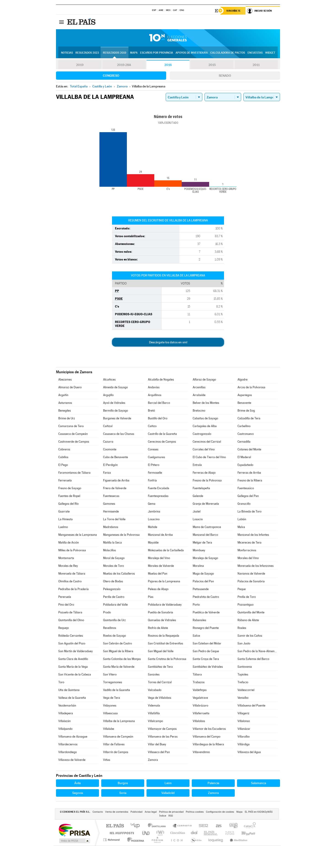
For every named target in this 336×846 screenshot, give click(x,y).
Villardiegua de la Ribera (208, 744)
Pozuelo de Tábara (70, 612)
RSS (170, 815)
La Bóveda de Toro (249, 511)
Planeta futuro (228, 833)
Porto (196, 604)
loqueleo (216, 840)
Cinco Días (177, 833)
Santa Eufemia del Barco (253, 659)
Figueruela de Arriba (116, 480)
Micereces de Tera (249, 542)
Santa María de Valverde (118, 666)
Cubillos (63, 457)
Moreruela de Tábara (71, 573)
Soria (122, 793)
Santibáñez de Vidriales (208, 666)
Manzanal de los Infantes (253, 534)
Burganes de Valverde (117, 418)
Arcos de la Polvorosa (251, 387)
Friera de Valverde (114, 488)
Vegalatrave (200, 697)
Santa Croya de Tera (206, 659)
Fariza (107, 472)
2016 (168, 65)
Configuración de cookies (220, 811)
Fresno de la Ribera (249, 480)
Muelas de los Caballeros (119, 573)
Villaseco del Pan (159, 752)
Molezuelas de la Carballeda (166, 550)
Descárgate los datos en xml (168, 342)
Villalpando (65, 728)
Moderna (135, 840)
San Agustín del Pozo (71, 643)
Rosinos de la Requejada (163, 635)
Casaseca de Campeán (73, 434)
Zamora (153, 760)
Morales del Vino (248, 558)
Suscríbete (233, 10)
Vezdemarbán (67, 705)
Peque (241, 589)
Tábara (197, 674)
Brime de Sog (246, 410)
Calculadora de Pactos (227, 52)
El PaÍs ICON (177, 840)
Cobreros (64, 449)
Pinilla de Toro (246, 597)
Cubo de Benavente (115, 457)
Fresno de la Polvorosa (207, 480)
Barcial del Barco (159, 403)
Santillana (158, 826)
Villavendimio (201, 752)
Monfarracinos (246, 550)
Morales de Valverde (161, 566)
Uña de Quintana (69, 690)
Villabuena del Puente (251, 705)
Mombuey (199, 550)
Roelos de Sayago (114, 635)
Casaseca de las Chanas (118, 434)
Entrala (197, 465)
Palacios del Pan (203, 581)
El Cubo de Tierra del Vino (209, 457)
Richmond (112, 840)
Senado (225, 75)
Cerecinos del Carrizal (207, 441)
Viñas (106, 760)
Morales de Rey (68, 566)
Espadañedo (245, 465)
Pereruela (64, 597)
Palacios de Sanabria (251, 581)
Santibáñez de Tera (160, 666)
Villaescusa (110, 713)
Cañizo (152, 426)
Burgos (123, 783)
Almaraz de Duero (70, 387)
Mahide (152, 527)
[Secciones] (61, 21)
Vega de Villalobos (159, 697)
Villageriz (243, 713)
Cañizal (107, 426)
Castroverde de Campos (73, 441)
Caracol (248, 826)
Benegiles (64, 410)
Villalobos (199, 721)
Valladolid (168, 793)
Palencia (213, 783)
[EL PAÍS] (82, 21)
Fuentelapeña (201, 488)
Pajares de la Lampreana (164, 581)
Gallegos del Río (68, 503)
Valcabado (154, 690)
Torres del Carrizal (160, 682)
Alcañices (109, 379)
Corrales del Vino (204, 449)
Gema (151, 503)
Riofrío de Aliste (158, 628)
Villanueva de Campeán (118, 736)
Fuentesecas (111, 496)
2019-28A (124, 65)
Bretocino (199, 410)
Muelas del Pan (157, 573)
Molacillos (109, 550)
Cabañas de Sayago (205, 418)
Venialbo (242, 697)
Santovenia (244, 666)
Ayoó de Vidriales (114, 403)
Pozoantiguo (245, 604)
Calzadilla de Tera (248, 418)
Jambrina (154, 511)
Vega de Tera (111, 697)
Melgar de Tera (202, 542)
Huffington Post (121, 833)
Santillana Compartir (182, 826)
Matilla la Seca (112, 542)
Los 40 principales (136, 826)
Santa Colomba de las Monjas (122, 659)
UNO (146, 833)
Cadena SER (202, 826)
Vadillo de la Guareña (116, 690)
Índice (162, 815)
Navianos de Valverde (251, 573)
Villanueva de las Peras (163, 736)
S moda (195, 840)
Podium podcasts (157, 840)
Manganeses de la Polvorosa (121, 534)
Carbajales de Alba (205, 426)
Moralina (198, 566)
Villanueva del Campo (206, 736)
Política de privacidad (171, 811)
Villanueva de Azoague (72, 736)
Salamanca (258, 783)
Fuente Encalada (158, 488)
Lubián (241, 519)
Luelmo (63, 527)
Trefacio (242, 682)
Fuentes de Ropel (69, 496)
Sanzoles (154, 674)
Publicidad (136, 811)
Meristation (238, 840)
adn (231, 826)
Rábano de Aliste (248, 620)
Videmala (154, 705)
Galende (198, 496)
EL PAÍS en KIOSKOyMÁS (258, 811)
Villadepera (65, 713)
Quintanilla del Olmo (71, 620)
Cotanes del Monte (249, 449)
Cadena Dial (194, 833)
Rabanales (199, 620)
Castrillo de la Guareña (162, 434)
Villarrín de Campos (115, 752)
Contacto (98, 811)
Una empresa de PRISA (74, 829)
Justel (196, 511)
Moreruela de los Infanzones (255, 566)
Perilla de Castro (113, 597)
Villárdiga (243, 744)
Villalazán (64, 721)
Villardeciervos (67, 744)
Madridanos (110, 527)
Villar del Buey (157, 744)
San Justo (243, 643)
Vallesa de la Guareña (72, 697)
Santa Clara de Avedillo (73, 659)
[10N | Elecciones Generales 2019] (168, 38)
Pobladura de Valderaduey (165, 604)
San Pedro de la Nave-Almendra (257, 651)
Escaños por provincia (156, 52)
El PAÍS (115, 826)
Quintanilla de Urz (114, 620)
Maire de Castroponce (207, 527)
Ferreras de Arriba (249, 472)
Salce (196, 635)
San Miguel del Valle (160, 651)
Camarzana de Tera (71, 426)
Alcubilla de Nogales (161, 379)
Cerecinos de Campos (162, 441)
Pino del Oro (66, 604)
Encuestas (255, 52)
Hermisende (111, 511)
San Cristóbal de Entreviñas (165, 643)
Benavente (244, 403)
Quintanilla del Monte (250, 612)
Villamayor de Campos (162, 728)
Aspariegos (244, 395)
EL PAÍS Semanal (211, 833)
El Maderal (244, 457)
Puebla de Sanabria (160, 612)
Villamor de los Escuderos (209, 728)
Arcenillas (199, 387)
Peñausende (201, 589)
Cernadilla (244, 441)
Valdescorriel (245, 690)
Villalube (108, 728)
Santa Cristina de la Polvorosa (167, 659)
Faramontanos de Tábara (74, 472)
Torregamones (112, 682)
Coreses (153, 449)
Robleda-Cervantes (70, 635)
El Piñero (153, 465)
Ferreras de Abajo (204, 472)
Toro (61, 682)
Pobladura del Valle (115, 604)
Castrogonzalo (202, 434)
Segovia (77, 793)
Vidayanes (109, 705)
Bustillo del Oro (157, 418)
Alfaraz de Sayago (204, 379)
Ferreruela (65, 480)
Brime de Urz (66, 418)
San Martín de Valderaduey (75, 651)
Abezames (65, 379)
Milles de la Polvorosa (72, 550)
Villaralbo (243, 736)
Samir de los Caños (249, 635)
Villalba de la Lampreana (119, 721)
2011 (256, 65)
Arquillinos (154, 395)
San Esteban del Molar (207, 643)
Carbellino (244, 426)
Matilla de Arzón (68, 542)
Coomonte (109, 449)
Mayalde (153, 542)
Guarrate (64, 511)
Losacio (198, 519)
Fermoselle (155, 472)
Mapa (134, 52)
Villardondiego (67, 752)
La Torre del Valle (114, 519)
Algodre (242, 379)
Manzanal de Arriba (160, 534)
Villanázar (243, 728)
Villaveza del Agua (249, 752)
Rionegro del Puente (206, 628)
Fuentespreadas (158, 496)
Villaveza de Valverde (71, 760)
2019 (79, 65)
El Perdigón (110, 465)
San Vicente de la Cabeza (74, 674)
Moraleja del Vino (159, 558)
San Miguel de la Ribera (118, 651)
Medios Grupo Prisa (74, 840)
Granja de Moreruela (206, 503)
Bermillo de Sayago (115, 410)
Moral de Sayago (114, 558)
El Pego (63, 465)
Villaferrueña (201, 713)
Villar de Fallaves (114, 744)
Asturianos (65, 403)
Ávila (77, 783)
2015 (212, 65)
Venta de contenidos (116, 811)
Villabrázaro (200, 705)
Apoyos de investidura (192, 52)
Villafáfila (154, 713)
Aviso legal (151, 811)
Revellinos (109, 628)
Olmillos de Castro (70, 581)
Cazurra (108, 441)
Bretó (151, 410)
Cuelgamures (156, 457)
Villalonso (243, 721)
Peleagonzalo (111, 589)
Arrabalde (199, 395)
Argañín (63, 395)
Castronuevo (245, 434)
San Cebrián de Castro (117, 643)
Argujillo (108, 395)
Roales (241, 628)
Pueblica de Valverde (206, 612)
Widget (270, 52)
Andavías (154, 387)
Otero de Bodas (113, 581)
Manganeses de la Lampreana (77, 534)
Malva (241, 527)
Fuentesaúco (245, 488)
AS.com (216, 826)
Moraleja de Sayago (205, 558)
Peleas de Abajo (158, 589)
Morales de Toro (113, 566)
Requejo (63, 628)
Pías (150, 597)
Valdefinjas (200, 690)
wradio (159, 833)
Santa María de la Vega (73, 666)
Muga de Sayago (203, 573)
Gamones (109, 503)
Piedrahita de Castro (206, 597)
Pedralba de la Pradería (73, 589)
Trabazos (199, 682)
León (168, 783)
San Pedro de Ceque (206, 651)
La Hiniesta (65, 519)
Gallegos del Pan (248, 496)
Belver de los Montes (206, 403)
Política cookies (195, 811)
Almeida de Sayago (115, 387)
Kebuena (244, 833)
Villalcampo (155, 721)
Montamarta (66, 558)
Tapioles (242, 674)
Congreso (111, 75)
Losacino (154, 519)
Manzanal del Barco (205, 534)
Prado (107, 612)
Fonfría (152, 480)
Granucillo (244, 503)
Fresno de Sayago (69, 488)
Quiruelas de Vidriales (162, 620)
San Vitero (110, 674)
